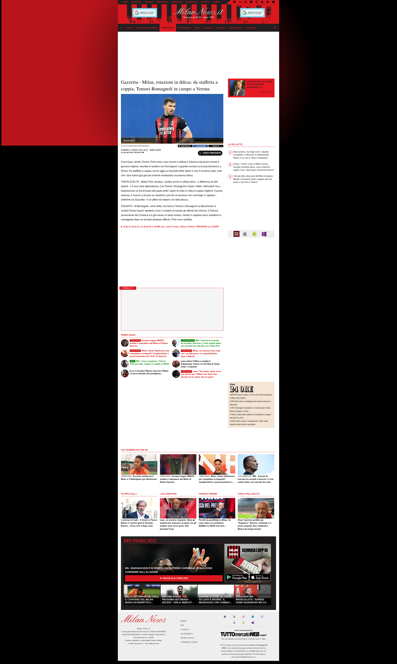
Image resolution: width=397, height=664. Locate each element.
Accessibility (187, 634)
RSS (182, 625)
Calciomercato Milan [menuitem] (147, 27)
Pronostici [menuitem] (250, 27)
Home (125, 2)
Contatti (185, 629)
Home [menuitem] (130, 27)
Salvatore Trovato (132, 152)
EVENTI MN (136, 2)
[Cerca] (275, 27)
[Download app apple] (262, 2)
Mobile (184, 621)
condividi (200, 146)
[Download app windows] (273, 2)
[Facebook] (234, 2)
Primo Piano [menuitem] (168, 27)
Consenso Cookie (189, 642)
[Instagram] (245, 2)
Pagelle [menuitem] (208, 27)
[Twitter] (240, 2)
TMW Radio (176, 2)
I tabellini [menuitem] (220, 27)
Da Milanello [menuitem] (184, 27)
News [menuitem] (197, 27)
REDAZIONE (162, 2)
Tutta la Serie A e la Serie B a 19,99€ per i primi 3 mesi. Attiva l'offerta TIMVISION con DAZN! (171, 226)
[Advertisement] (251, 259)
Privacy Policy (187, 638)
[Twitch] (257, 2)
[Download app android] (267, 2)
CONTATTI (205, 2)
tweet (215, 146)
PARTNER (149, 2)
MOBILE (216, 2)
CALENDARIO (191, 2)
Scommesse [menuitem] (235, 27)
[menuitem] (121, 27)
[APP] (237, 233)
